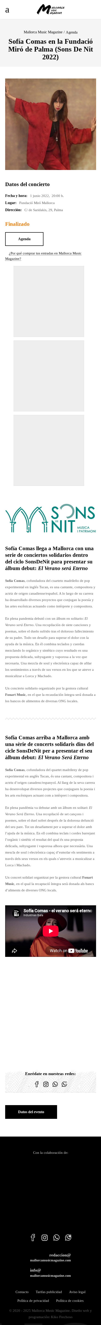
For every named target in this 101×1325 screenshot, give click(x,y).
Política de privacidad (33, 1301)
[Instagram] (46, 1087)
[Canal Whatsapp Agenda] (64, 1087)
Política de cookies (70, 1301)
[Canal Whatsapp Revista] (55, 1087)
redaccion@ (50, 1257)
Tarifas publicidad (49, 1292)
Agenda (72, 32)
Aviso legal (77, 1292)
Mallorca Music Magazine (43, 32)
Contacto (22, 1292)
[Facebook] (37, 1087)
